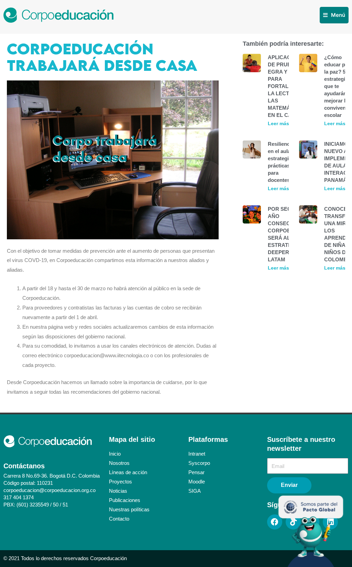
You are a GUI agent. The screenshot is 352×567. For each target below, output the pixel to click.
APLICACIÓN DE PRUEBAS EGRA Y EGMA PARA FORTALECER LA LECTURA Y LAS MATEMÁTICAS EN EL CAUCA (287, 86)
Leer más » (280, 123)
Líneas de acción (128, 472)
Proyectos (120, 481)
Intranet (196, 454)
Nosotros (119, 463)
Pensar (196, 472)
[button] (334, 15)
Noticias (118, 491)
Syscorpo (199, 463)
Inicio (115, 454)
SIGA (194, 491)
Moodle (196, 481)
